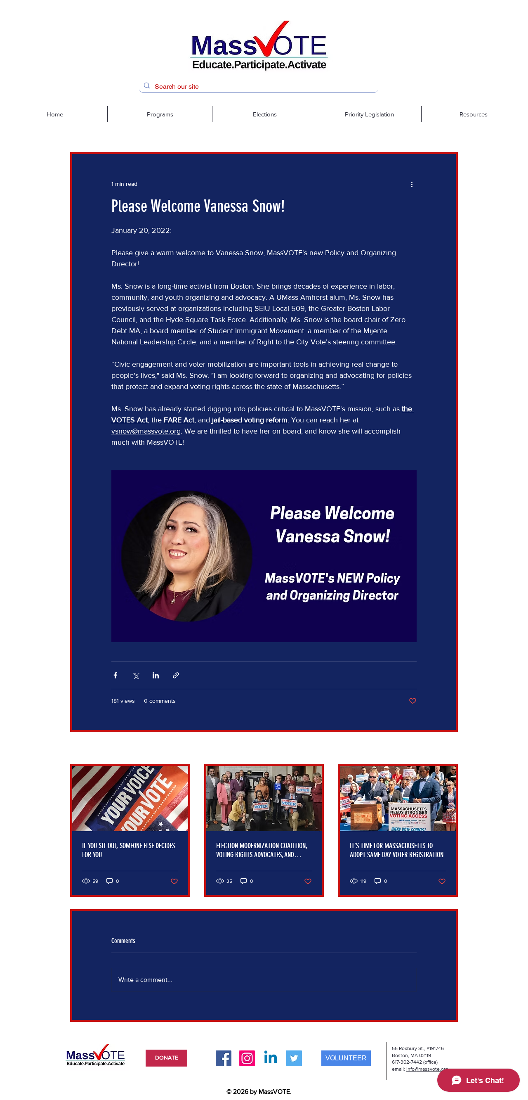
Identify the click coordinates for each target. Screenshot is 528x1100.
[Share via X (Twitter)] (135, 675)
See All (449, 748)
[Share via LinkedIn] (156, 675)
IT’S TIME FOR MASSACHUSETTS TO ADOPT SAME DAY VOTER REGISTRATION (396, 850)
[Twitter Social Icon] (294, 1058)
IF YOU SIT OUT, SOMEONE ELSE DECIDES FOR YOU (128, 850)
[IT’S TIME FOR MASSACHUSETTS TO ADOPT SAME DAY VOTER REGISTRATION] (398, 798)
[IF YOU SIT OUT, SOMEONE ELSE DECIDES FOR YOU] (130, 798)
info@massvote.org (427, 1069)
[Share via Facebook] (115, 675)
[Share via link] (176, 675)
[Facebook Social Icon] (223, 1058)
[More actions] (412, 184)
